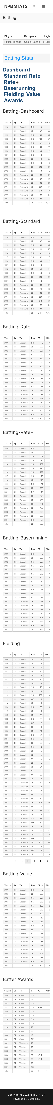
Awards (13, 100)
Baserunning (19, 88)
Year (6, 123)
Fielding (14, 94)
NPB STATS (16, 6)
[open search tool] (34, 6)
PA (46, 123)
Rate (35, 76)
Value (32, 94)
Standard (15, 76)
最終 (47, 861)
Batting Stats (18, 58)
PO (46, 655)
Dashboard (16, 70)
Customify (33, 1098)
